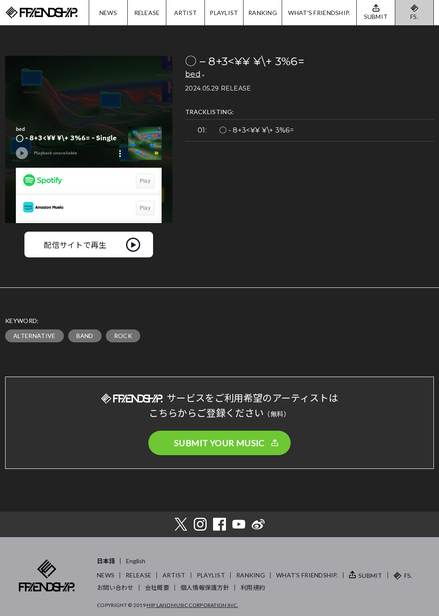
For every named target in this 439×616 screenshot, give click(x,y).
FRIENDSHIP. (41, 12)
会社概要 (157, 587)
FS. (414, 16)
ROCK (123, 335)
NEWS (108, 12)
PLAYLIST (224, 12)
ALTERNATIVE (34, 335)
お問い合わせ (115, 587)
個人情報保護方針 (204, 587)
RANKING (262, 12)
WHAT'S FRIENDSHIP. (319, 12)
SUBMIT (370, 575)
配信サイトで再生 (75, 244)
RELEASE (147, 12)
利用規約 (253, 587)
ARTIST (185, 12)
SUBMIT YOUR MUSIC (219, 443)
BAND (84, 335)
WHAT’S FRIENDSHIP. (307, 575)
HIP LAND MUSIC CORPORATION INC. (192, 605)
